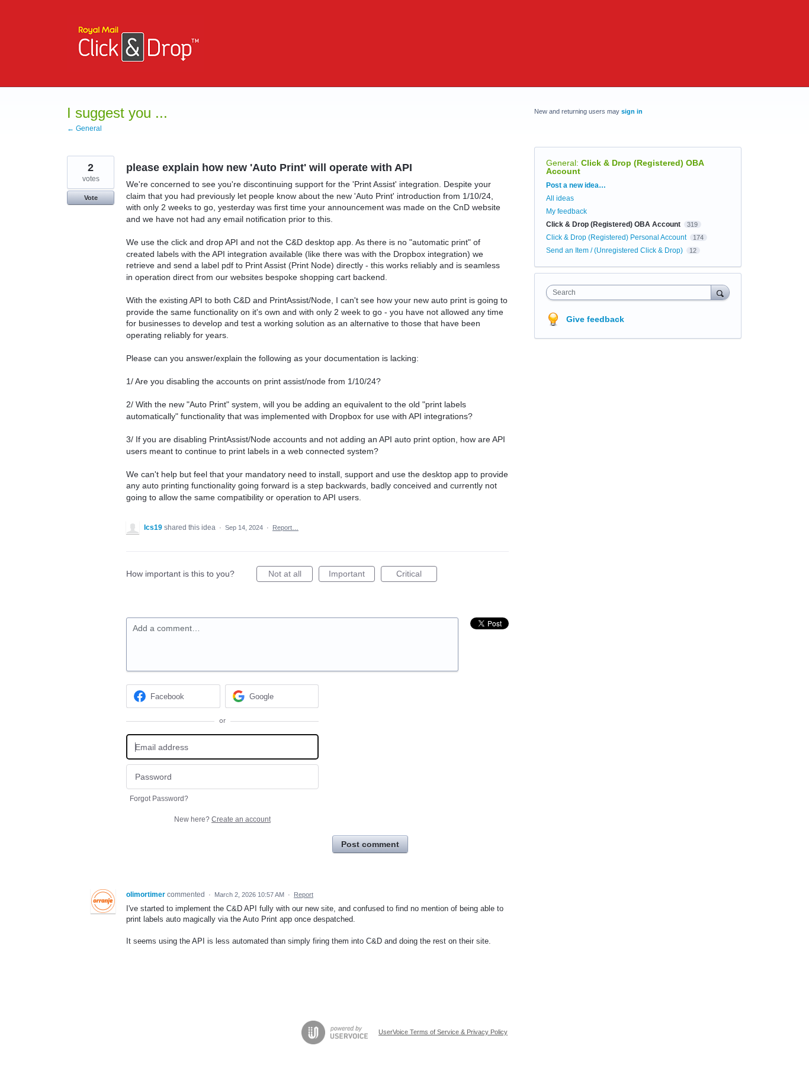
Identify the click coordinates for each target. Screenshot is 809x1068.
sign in (632, 111)
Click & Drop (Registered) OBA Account (625, 167)
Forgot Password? (159, 798)
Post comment (370, 844)
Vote (91, 197)
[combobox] (631, 292)
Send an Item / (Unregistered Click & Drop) (614, 250)
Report (303, 894)
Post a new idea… (576, 185)
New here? (222, 819)
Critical (416, 575)
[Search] (720, 292)
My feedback (566, 211)
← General (84, 128)
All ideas (560, 198)
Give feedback (595, 319)
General (561, 163)
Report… (285, 527)
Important (352, 575)
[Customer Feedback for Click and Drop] (135, 43)
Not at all (290, 575)
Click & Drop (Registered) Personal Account (616, 237)
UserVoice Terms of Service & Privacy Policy (443, 1031)
